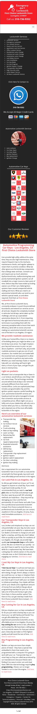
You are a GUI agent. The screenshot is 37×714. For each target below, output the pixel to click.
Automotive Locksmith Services (18, 128)
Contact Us (26, 697)
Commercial (21, 695)
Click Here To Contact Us (18, 82)
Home (4, 695)
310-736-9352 (22, 19)
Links (33, 699)
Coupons (18, 697)
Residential (11, 695)
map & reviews (26, 685)
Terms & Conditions (8, 699)
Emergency (10, 697)
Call (19, 711)
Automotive (30, 695)
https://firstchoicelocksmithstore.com (18, 690)
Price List (20, 699)
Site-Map (27, 699)
